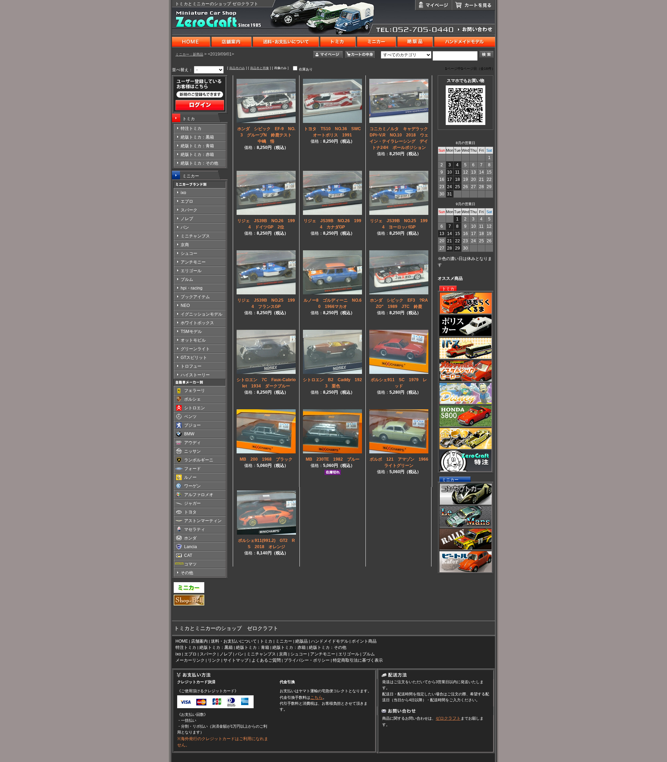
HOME (181, 641)
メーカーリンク (190, 660)
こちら (316, 697)
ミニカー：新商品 (189, 54)
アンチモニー (322, 654)
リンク (214, 660)
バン (239, 654)
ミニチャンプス (261, 654)
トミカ (188, 118)
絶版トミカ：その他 (327, 647)
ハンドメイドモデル (329, 641)
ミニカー (190, 176)
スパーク (208, 654)
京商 (283, 654)
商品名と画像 (259, 68)
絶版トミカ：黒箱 (216, 647)
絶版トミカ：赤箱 (289, 647)
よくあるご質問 (266, 660)
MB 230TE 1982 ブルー (333, 459)
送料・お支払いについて (234, 641)
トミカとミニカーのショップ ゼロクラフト (216, 3)
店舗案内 (199, 641)
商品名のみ (237, 68)
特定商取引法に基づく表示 (358, 660)
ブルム (368, 654)
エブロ (190, 654)
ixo (178, 654)
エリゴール (348, 654)
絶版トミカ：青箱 (252, 647)
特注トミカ (185, 647)
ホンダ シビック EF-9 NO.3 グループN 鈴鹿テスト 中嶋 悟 (266, 135)
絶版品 (301, 641)
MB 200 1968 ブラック (266, 459)
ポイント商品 (364, 641)
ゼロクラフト (448, 718)
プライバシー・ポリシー (307, 660)
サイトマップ (235, 660)
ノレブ (226, 654)
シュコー (298, 654)
